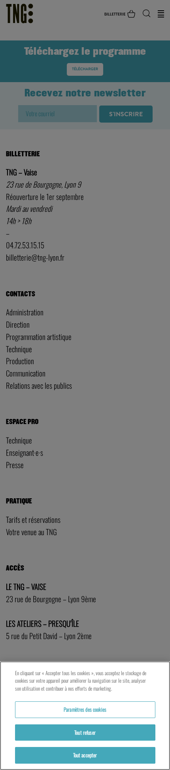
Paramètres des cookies (85, 709)
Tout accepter (85, 755)
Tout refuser (85, 732)
